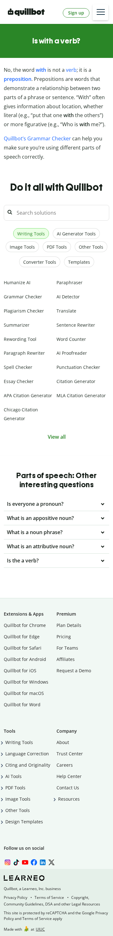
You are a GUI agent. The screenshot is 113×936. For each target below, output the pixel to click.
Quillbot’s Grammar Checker (37, 138)
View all (57, 436)
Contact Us (67, 788)
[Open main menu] (100, 12)
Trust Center (69, 754)
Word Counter (71, 339)
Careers (64, 765)
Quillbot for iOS (20, 671)
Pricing (63, 637)
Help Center (69, 776)
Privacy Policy (15, 897)
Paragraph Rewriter (24, 353)
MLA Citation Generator (81, 395)
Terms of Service (49, 897)
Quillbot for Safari (22, 648)
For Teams (67, 648)
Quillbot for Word (22, 705)
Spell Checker (18, 367)
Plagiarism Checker (24, 311)
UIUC (40, 929)
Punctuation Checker (78, 367)
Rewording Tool (20, 339)
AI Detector (68, 297)
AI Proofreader (71, 353)
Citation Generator (75, 381)
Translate (66, 311)
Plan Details (68, 625)
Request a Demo (73, 671)
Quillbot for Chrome (25, 625)
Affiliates (65, 659)
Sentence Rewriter (75, 325)
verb (71, 69)
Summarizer (17, 325)
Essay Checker (19, 381)
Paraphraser (69, 282)
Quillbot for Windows (26, 682)
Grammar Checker (23, 297)
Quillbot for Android (25, 659)
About (62, 742)
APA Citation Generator (28, 395)
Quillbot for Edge (22, 637)
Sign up (76, 13)
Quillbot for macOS (24, 693)
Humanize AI (17, 282)
